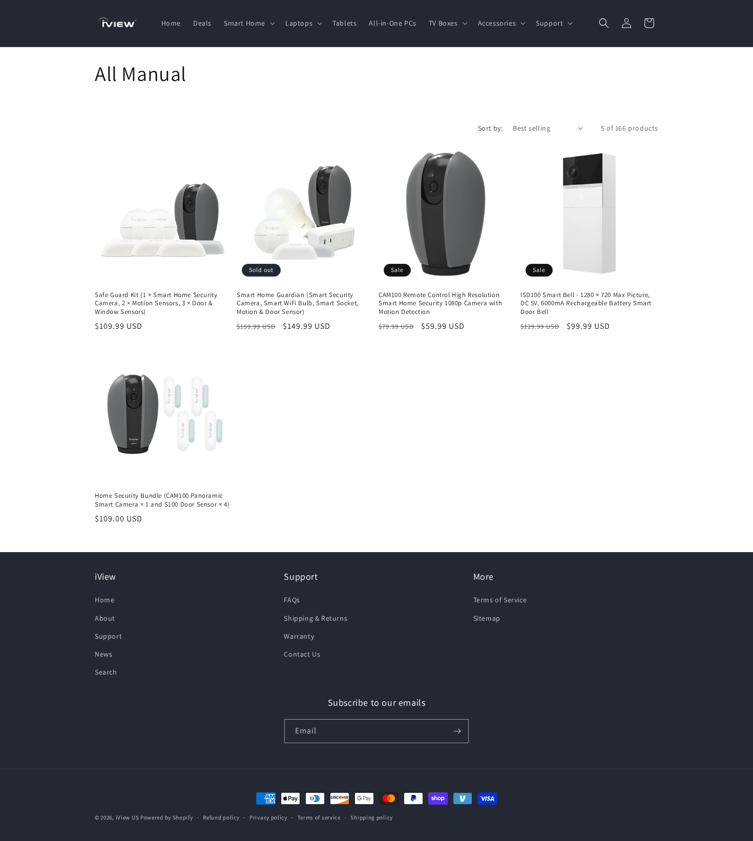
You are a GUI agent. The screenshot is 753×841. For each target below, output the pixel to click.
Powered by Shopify (166, 817)
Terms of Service (500, 599)
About (105, 618)
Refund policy (221, 817)
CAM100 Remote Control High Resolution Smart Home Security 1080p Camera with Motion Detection (440, 304)
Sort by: (490, 128)
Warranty (299, 636)
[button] (248, 23)
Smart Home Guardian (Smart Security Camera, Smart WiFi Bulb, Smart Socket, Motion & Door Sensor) (298, 304)
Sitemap (486, 618)
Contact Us (302, 654)
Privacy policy (268, 817)
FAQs (292, 599)
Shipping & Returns (315, 618)
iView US (127, 817)
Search (106, 672)
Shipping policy (371, 817)
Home (104, 599)
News (103, 654)
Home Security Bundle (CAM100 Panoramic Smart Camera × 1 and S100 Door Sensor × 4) (162, 500)
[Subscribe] (457, 731)
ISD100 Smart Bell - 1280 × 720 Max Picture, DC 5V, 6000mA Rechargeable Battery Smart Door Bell (586, 304)
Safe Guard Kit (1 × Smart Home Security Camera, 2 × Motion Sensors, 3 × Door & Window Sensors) (156, 304)
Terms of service (319, 817)
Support (108, 636)
